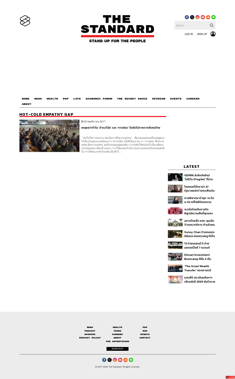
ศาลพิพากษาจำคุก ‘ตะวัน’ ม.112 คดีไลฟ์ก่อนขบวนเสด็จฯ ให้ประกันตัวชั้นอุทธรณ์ (199, 200)
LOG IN (189, 34)
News (90, 327)
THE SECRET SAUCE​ (132, 99)
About (117, 338)
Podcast (89, 331)
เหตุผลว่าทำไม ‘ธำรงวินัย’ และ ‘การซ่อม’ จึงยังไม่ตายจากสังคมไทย (120, 128)
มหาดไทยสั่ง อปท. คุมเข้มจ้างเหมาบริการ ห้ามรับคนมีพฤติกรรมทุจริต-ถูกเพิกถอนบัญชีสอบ (199, 223)
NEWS (38, 99)
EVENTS (175, 99)
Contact (145, 338)
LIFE (77, 99)
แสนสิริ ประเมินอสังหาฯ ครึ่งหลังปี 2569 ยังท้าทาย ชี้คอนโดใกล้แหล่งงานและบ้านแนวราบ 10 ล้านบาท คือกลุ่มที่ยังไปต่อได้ (199, 279)
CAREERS (193, 99)
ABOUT (26, 104)
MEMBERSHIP (117, 349)
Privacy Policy (90, 338)
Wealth (117, 327)
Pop (145, 327)
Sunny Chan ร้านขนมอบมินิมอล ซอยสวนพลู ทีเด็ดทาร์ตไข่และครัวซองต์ (199, 234)
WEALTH (52, 99)
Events (145, 334)
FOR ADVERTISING (117, 341)
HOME (25, 99)
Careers (117, 334)
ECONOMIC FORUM (99, 99)
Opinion (89, 334)
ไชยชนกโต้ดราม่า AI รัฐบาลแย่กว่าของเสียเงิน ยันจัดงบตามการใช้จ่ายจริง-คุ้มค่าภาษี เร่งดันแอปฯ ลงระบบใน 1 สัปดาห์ (199, 188)
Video (117, 331)
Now (145, 331)
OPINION (158, 99)
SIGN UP (202, 34)
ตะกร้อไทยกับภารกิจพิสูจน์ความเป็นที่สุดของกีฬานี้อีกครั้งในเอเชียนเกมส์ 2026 (198, 211)
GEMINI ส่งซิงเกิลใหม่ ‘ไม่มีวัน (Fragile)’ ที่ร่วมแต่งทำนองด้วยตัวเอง (198, 177)
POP (65, 99)
